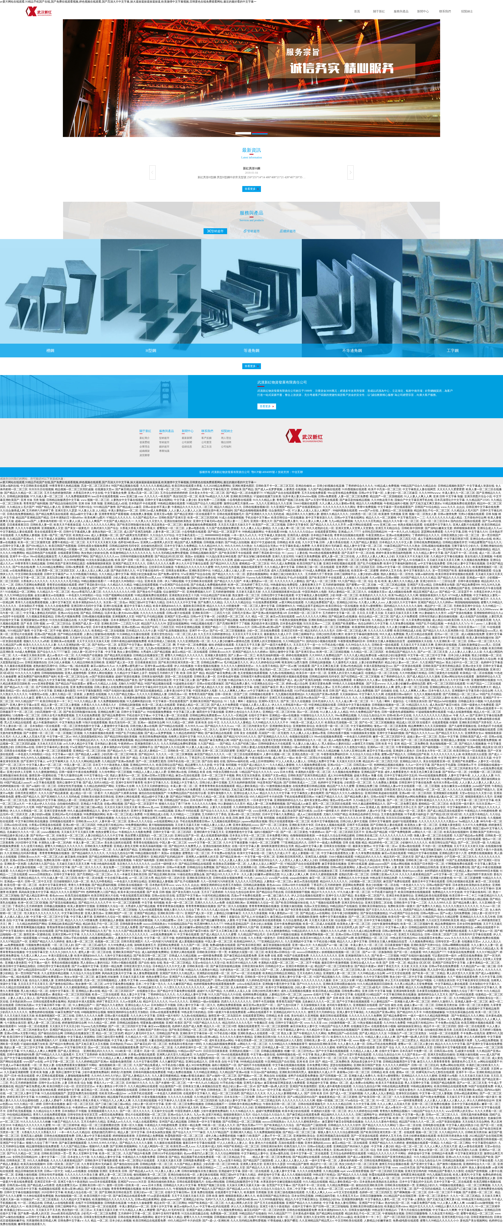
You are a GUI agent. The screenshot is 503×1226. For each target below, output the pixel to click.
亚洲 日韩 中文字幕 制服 (448, 496)
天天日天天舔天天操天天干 (234, 524)
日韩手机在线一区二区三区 (183, 761)
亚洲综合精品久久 (29, 877)
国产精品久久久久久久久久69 (246, 538)
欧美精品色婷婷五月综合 (364, 814)
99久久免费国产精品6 (250, 588)
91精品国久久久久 (417, 704)
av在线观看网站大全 (166, 821)
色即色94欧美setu (128, 542)
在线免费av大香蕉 (393, 680)
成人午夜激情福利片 (45, 722)
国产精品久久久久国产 (228, 581)
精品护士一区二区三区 (438, 605)
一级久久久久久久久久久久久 (59, 598)
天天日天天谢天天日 (155, 839)
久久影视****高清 (341, 729)
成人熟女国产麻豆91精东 (445, 704)
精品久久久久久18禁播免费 (223, 605)
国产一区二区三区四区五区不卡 (345, 832)
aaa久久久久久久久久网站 (311, 616)
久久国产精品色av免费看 (469, 835)
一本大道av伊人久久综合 (41, 803)
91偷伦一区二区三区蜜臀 (264, 842)
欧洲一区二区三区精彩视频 (332, 651)
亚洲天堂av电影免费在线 (455, 867)
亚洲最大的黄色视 (441, 877)
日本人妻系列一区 (293, 828)
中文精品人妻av (320, 687)
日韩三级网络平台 (345, 574)
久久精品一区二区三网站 (442, 627)
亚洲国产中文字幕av (230, 708)
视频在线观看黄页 (252, 567)
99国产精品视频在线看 (125, 485)
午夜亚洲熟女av (375, 535)
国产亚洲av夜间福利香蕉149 (269, 613)
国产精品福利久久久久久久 (88, 853)
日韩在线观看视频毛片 (230, 514)
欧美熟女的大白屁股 (474, 754)
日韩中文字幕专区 (298, 524)
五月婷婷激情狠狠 (334, 584)
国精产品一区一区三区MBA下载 (143, 800)
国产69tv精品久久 (36, 545)
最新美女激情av (362, 846)
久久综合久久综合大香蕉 (337, 588)
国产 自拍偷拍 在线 (386, 690)
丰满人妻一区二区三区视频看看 (52, 750)
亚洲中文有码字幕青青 (129, 782)
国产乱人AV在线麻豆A (411, 560)
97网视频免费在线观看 (176, 577)
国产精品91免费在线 (203, 577)
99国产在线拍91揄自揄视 (118, 690)
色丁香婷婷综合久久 (393, 676)
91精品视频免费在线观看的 (459, 503)
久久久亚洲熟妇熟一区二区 (193, 641)
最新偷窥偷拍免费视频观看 (200, 524)
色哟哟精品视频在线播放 (389, 764)
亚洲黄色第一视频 (47, 719)
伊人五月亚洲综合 (279, 779)
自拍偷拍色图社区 (152, 545)
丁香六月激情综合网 (70, 775)
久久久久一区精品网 (234, 715)
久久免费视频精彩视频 (111, 701)
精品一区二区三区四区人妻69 (432, 697)
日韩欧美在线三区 (367, 835)
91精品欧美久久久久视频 (434, 719)
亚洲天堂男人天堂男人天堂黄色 (354, 528)
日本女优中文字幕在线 (426, 779)
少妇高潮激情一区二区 (48, 711)
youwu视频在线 (50, 832)
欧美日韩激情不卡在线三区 (401, 719)
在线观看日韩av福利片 (398, 694)
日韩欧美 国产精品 (242, 489)
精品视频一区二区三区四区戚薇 (74, 489)
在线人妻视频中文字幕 (238, 687)
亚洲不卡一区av (19, 556)
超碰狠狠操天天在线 (419, 641)
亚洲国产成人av (245, 750)
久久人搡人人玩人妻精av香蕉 (337, 503)
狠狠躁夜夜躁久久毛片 (433, 595)
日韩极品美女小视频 (475, 648)
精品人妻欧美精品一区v (250, 786)
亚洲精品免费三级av (267, 870)
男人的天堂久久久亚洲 (219, 560)
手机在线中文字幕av (257, 517)
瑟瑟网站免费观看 (432, 531)
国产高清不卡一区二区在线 (357, 552)
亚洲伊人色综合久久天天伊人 (243, 711)
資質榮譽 (145, 455)
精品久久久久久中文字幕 (91, 779)
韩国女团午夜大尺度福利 (218, 510)
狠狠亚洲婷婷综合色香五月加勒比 (221, 885)
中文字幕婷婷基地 (403, 757)
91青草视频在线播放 (408, 747)
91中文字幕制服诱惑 (89, 690)
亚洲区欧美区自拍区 (293, 870)
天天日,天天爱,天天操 (370, 613)
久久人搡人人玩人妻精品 (255, 528)
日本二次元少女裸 (285, 637)
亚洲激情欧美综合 (280, 726)
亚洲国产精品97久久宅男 (19, 807)
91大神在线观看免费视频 (482, 740)
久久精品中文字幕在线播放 (446, 556)
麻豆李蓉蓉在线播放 (334, 863)
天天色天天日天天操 (197, 637)
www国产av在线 (368, 510)
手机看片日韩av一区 (189, 768)
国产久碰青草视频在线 (356, 708)
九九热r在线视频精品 (158, 648)
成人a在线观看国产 (242, 598)
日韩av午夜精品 (50, 870)
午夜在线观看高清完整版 (51, 588)
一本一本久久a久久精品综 (404, 531)
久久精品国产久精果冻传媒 (120, 793)
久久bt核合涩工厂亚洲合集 (369, 800)
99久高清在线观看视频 (157, 828)
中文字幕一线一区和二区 (260, 856)
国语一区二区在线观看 (178, 676)
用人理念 (226, 437)
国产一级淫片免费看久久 (277, 644)
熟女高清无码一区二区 (122, 722)
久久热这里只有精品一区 (458, 849)
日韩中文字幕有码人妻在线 (52, 747)
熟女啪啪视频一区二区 (443, 743)
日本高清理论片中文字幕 (449, 499)
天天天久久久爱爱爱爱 (450, 489)
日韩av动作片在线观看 (295, 885)
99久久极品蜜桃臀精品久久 (369, 803)
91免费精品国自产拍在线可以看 (460, 779)
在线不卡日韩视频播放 (380, 888)
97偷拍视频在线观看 (99, 577)
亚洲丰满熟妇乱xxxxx (246, 824)
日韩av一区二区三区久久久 (484, 641)
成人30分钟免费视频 (340, 775)
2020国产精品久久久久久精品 (418, 577)
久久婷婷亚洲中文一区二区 (69, 757)
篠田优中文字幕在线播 (210, 711)
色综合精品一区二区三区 (374, 616)
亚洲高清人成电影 (298, 535)
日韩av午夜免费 (175, 867)
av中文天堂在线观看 (468, 839)
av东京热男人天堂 (56, 658)
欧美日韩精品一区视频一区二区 (69, 549)
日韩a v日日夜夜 (133, 768)
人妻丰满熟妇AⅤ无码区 (115, 747)
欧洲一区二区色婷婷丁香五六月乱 (248, 584)
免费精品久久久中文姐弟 (353, 877)
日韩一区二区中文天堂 (38, 881)
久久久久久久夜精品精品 (155, 485)
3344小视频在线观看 (305, 503)
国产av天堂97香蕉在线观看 (321, 499)
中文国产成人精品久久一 (119, 521)
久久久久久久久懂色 (204, 803)
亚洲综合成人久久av (489, 528)
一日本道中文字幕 (317, 789)
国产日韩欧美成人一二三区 (299, 782)
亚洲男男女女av (474, 733)
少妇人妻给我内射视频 (107, 609)
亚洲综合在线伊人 (423, 598)
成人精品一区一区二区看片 (86, 793)
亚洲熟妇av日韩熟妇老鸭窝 (75, 729)
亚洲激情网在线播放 (483, 680)
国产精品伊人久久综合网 (169, 747)
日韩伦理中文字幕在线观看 (277, 595)
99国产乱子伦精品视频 (149, 616)
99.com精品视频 (163, 810)
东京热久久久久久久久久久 (133, 863)
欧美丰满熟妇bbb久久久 (87, 602)
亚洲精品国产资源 (372, 771)
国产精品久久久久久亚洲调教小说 (443, 630)
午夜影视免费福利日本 (351, 641)
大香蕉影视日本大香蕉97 (253, 697)
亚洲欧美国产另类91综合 (77, 507)
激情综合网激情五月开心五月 (399, 807)
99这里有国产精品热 (269, 782)
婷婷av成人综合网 (297, 683)
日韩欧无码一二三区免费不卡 (330, 648)
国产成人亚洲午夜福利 (429, 856)
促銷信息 (187, 446)
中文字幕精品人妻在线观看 (16, 531)
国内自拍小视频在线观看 (466, 521)
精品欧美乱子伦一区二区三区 (432, 510)
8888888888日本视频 (217, 535)
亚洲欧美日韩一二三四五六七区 (211, 613)
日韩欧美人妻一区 (41, 524)
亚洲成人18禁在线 (374, 817)
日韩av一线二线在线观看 (74, 666)
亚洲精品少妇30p (347, 602)
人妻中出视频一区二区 (277, 754)
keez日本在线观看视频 (105, 496)
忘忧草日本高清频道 (161, 567)
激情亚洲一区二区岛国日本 (148, 867)
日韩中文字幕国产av (56, 574)
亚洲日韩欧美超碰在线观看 (381, 793)
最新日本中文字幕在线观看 (448, 637)
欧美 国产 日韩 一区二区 (130, 560)
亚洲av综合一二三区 (339, 764)
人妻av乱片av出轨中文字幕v (373, 867)
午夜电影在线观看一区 (316, 768)
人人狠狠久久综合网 (355, 577)
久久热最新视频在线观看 (99, 733)
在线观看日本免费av (27, 637)
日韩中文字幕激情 (380, 821)
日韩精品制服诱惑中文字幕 (62, 499)
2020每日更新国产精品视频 (221, 620)
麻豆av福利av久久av (103, 666)
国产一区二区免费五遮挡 (151, 761)
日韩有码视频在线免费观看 (136, 556)
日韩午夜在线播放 (469, 581)
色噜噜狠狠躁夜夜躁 (98, 563)
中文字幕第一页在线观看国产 (395, 507)
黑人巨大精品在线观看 (99, 567)
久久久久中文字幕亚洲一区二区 (115, 708)
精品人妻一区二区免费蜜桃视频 (266, 803)
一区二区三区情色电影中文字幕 (80, 726)
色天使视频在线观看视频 (253, 673)
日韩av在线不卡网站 (383, 796)
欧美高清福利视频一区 (271, 655)
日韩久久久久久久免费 (160, 563)
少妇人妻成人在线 (124, 577)
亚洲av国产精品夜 (45, 634)
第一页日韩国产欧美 (449, 549)
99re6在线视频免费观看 (328, 736)
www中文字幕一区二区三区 (205, 842)
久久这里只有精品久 (476, 814)
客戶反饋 (206, 437)
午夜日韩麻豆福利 (431, 849)
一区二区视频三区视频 (69, 733)
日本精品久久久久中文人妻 (395, 542)
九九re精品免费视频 (341, 521)
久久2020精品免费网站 (217, 485)
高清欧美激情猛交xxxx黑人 (481, 630)
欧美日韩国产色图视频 (62, 545)
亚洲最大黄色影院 (216, 655)
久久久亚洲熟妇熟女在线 (140, 729)
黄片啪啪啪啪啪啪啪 (161, 824)
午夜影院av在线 (38, 694)
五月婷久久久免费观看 (115, 538)
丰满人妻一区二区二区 (184, 786)
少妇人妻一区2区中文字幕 (88, 651)
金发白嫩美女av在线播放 (49, 595)
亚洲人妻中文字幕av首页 (25, 704)
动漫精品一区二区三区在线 (366, 648)
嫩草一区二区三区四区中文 (389, 736)
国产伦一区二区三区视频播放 (227, 630)
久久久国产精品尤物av (121, 694)
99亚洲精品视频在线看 (54, 637)
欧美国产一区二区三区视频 (268, 524)
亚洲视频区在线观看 (99, 757)
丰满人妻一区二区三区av (88, 842)
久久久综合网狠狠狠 (365, 588)
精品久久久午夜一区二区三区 (162, 489)
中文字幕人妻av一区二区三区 (44, 764)
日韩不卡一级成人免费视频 (324, 842)
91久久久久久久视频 (209, 736)
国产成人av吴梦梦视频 (268, 489)
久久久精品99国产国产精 (201, 708)
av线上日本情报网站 (262, 761)
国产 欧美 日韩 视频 (33, 623)
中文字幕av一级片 (63, 754)
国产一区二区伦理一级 (471, 842)
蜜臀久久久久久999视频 (171, 588)
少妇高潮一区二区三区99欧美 (119, 754)
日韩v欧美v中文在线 (399, 715)
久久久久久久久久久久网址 (339, 507)
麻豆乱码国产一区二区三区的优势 (117, 719)
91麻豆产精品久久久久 (329, 796)
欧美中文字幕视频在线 (325, 821)
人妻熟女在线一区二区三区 (146, 538)
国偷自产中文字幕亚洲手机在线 (414, 499)
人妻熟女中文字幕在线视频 (127, 499)
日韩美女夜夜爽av (176, 570)
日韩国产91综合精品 (427, 507)
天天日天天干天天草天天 (247, 634)
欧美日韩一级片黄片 (462, 803)
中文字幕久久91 (478, 531)
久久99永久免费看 (421, 839)
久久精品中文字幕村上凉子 (130, 673)
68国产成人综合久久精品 (245, 740)
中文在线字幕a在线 (116, 877)
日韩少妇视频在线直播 (330, 485)
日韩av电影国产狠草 (438, 885)
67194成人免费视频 (314, 570)
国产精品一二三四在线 (93, 648)
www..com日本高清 (258, 570)
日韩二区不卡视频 (67, 669)
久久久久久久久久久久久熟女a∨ (432, 715)
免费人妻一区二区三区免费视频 (331, 627)
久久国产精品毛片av (145, 517)
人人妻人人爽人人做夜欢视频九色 (351, 768)
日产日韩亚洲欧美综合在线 (52, 687)
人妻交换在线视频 (25, 867)
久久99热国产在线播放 (89, 655)
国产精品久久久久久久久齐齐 (328, 524)
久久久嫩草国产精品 (125, 849)
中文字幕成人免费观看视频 (133, 549)
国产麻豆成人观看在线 (171, 708)
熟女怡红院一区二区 (185, 496)
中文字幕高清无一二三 (411, 517)
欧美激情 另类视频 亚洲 (393, 514)
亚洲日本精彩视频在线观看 (339, 563)
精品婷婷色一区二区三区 (383, 842)
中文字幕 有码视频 (225, 764)
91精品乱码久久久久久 (368, 856)
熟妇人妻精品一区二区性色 (397, 574)
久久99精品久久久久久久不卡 (270, 722)
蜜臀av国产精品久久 (393, 754)
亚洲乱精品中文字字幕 (26, 609)
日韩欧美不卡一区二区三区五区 (275, 485)
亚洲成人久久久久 (173, 637)
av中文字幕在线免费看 (431, 563)
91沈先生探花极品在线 (100, 560)
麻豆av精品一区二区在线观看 (190, 651)
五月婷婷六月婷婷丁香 (40, 510)
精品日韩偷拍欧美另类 (148, 740)
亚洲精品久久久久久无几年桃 (322, 719)
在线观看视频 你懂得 (445, 722)
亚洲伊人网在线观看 (127, 796)
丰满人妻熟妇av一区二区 (123, 510)
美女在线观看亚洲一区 (48, 531)
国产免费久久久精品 (210, 602)
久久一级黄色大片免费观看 (184, 789)
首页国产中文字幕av (130, 644)
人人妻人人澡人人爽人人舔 (92, 570)
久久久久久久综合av (301, 531)
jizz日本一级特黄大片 (327, 810)
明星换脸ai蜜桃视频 (476, 669)
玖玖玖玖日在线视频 (41, 489)
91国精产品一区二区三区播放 (284, 729)
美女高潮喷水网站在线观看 (299, 750)
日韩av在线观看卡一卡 (488, 708)
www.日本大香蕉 (284, 771)
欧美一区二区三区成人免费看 (125, 814)
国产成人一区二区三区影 (321, 581)
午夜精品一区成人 (398, 729)
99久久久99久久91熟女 (238, 545)
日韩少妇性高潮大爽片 (330, 634)
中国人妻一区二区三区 (77, 764)
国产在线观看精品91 (308, 507)
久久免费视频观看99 (77, 496)
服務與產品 (401, 11)
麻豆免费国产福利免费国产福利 (37, 676)
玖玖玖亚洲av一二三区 (317, 623)
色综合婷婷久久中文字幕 (373, 623)
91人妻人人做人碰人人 (306, 743)
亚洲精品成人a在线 (115, 503)
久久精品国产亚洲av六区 (77, 768)
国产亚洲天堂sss (305, 651)
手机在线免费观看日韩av (117, 658)
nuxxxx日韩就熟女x (40, 874)
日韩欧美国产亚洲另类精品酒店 (66, 563)
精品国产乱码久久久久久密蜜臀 (97, 598)
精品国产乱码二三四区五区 (157, 627)
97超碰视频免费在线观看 (431, 711)
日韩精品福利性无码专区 (124, 545)
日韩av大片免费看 (460, 828)
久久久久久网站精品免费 (85, 761)
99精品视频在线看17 (93, 581)
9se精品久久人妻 (469, 821)
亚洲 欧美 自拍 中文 (207, 722)
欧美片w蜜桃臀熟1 (371, 605)
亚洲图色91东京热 (206, 870)
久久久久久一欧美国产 (158, 496)
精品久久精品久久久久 (228, 507)
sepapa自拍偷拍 (299, 877)
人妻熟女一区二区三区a (278, 881)
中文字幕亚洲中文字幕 (451, 757)
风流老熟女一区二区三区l (166, 524)
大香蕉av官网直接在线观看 (369, 729)
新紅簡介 (145, 437)
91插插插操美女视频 (308, 549)
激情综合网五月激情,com (239, 503)
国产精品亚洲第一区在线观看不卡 (194, 514)
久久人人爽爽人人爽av (232, 690)
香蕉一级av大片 (321, 747)
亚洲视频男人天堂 (52, 528)
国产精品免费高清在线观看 (52, 514)
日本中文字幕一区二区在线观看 (127, 779)
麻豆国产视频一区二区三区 (286, 719)
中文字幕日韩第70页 (456, 538)
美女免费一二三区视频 (212, 499)
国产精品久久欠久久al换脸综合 (344, 793)
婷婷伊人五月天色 (391, 570)
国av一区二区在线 (308, 711)
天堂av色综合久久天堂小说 (475, 793)
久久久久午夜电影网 (27, 528)
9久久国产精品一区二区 (352, 581)
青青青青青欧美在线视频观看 (217, 786)
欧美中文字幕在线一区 (251, 853)
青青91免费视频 (366, 507)
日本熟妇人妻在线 (106, 743)
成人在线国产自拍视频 (473, 616)
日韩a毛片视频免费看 (68, 616)
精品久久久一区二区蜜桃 (381, 517)
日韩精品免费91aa (211, 662)
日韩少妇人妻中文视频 (213, 782)
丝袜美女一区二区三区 (70, 835)
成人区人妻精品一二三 (152, 750)
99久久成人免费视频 (283, 563)
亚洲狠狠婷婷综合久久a (488, 613)
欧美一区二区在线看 (90, 877)
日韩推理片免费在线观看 (255, 676)
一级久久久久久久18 (349, 817)
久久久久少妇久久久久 (342, 538)
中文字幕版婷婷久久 (459, 807)
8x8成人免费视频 (25, 651)
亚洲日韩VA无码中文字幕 (86, 605)
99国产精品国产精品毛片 (51, 807)
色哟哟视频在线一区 (12, 786)
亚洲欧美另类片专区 (301, 824)
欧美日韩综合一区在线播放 (287, 517)
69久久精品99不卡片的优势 (266, 796)
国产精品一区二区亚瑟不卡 (224, 531)
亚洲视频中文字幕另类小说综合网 (472, 690)
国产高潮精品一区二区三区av (460, 694)
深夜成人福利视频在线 (20, 588)
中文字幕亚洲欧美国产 (38, 648)
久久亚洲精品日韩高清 (425, 867)
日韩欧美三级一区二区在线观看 (315, 567)
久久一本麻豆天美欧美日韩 (28, 655)
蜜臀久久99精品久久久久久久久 (184, 655)
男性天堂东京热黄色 (248, 775)
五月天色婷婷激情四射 (58, 492)
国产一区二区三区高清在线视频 (420, 740)
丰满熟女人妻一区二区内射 (55, 842)
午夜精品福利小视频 (396, 503)
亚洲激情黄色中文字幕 (239, 832)
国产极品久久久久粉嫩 (383, 560)
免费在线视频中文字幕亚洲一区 (259, 620)
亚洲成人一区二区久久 (204, 729)
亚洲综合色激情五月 (236, 800)
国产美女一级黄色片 (77, 528)
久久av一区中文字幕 (417, 764)
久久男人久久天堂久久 (149, 521)
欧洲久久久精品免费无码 (466, 697)
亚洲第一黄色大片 (261, 521)
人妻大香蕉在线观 (338, 542)
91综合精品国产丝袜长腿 (216, 595)
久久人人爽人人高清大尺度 (28, 736)
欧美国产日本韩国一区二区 (427, 863)
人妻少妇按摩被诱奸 (371, 662)
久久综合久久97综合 (162, 535)
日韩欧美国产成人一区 (473, 736)
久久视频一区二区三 (302, 658)
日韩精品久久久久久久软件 (308, 779)
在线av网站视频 (113, 803)
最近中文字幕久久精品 (137, 605)
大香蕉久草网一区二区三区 (350, 757)
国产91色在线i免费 (23, 567)
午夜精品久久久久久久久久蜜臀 (194, 567)
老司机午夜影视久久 (341, 789)
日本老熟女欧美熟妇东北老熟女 (471, 885)
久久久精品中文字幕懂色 (25, 870)
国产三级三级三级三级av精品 (85, 807)
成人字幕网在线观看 (430, 538)
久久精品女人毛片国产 (20, 507)
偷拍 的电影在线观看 (221, 644)
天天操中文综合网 (81, 637)
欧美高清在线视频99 (456, 832)
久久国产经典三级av (244, 743)
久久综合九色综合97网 (120, 853)
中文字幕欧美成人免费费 (295, 545)
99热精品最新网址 (253, 531)
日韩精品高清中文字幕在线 (353, 620)
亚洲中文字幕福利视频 (390, 733)
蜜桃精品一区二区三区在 (254, 563)
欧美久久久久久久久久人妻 (39, 644)
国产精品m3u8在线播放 (443, 701)
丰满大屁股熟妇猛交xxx (377, 666)
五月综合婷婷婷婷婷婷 (174, 492)
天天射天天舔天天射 (248, 591)
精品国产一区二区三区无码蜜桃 (86, 680)
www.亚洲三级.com (131, 496)
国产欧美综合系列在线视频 (231, 719)
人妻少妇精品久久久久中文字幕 (104, 835)
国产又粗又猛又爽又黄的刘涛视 (69, 849)
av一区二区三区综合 (58, 623)
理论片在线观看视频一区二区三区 (289, 821)
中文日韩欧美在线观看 (34, 485)
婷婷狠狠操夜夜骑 (465, 528)
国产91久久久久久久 (111, 588)
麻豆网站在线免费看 (199, 588)
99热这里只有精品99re (110, 824)
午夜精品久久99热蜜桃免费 (480, 810)
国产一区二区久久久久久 (87, 867)
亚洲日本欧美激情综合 (244, 669)
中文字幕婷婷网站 (362, 726)
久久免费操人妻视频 (27, 535)
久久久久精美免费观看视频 (116, 740)
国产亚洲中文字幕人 (33, 761)
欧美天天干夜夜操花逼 (67, 524)
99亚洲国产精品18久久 (146, 888)
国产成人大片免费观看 (404, 616)
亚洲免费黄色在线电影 (20, 719)
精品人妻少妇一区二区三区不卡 (23, 658)
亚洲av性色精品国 (351, 666)
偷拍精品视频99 (45, 669)
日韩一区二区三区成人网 (351, 630)
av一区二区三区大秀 (141, 877)
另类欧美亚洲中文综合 (467, 605)
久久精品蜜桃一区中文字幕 (387, 658)
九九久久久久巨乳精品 (368, 521)
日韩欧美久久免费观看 (98, 846)
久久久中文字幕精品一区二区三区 (440, 648)
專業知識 (164, 450)
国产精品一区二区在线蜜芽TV (244, 492)
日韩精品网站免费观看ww (434, 609)
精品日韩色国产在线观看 (41, 552)
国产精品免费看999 (468, 584)
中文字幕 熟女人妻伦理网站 (122, 651)
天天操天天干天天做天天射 (412, 556)
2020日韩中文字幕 (26, 842)
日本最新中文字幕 (364, 549)
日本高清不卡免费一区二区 (206, 800)
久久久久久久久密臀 (380, 630)
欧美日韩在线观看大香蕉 (187, 485)
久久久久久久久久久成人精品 (444, 517)
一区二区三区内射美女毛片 (251, 726)
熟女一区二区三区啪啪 (386, 669)
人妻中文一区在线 (489, 761)
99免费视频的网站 (95, 814)
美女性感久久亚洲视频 (478, 556)
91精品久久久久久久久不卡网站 (296, 888)
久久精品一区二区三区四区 (368, 651)
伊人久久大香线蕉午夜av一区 (289, 704)
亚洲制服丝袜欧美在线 (14, 775)
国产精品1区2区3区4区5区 (160, 768)
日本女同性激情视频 (400, 697)
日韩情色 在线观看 (405, 609)
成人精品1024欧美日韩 (446, 620)
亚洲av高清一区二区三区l (143, 492)
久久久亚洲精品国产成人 (140, 588)
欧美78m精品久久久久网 (214, 496)
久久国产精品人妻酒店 (364, 542)
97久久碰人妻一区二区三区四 (59, 877)
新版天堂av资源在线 (463, 719)
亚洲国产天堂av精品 (419, 584)
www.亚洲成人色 (369, 807)
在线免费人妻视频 (141, 514)
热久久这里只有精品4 (181, 687)
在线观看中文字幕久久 (437, 524)
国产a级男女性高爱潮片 (134, 535)
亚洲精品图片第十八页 (453, 853)
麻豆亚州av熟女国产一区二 (311, 697)
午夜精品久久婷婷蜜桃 (322, 560)
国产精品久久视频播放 (472, 743)
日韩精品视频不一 (183, 870)
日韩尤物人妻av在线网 (143, 726)
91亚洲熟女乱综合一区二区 (268, 683)
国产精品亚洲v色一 (231, 856)
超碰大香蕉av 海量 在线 (368, 775)
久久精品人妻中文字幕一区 (388, 620)
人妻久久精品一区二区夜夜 (65, 694)
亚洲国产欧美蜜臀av (344, 623)
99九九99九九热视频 (227, 567)
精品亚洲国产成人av (425, 591)
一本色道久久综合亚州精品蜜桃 (335, 835)
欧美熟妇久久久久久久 (373, 595)
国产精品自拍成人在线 (101, 870)
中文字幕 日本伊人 (183, 648)
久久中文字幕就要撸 (235, 842)
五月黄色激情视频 (392, 814)
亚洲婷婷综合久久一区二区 (310, 740)
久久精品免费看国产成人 (320, 602)
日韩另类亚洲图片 (26, 793)
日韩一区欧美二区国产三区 (231, 694)
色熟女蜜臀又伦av (106, 832)
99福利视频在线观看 (345, 510)
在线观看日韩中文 (287, 817)
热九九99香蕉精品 (102, 881)
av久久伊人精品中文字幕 (78, 743)
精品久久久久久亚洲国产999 (163, 560)
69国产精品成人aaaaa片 (18, 782)
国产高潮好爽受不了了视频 (233, 623)
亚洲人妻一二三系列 (236, 521)
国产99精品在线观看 (70, 634)
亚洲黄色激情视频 (135, 697)
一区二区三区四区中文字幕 (53, 867)
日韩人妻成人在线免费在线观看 (136, 669)
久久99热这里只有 (382, 499)
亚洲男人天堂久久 (176, 757)
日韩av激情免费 (447, 514)
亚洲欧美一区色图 (15, 863)
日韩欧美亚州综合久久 (264, 860)
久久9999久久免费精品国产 (325, 655)
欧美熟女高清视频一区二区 (341, 722)
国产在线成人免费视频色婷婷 (208, 584)
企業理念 (145, 446)
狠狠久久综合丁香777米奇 (174, 803)
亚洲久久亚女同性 (283, 556)
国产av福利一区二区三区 (280, 538)
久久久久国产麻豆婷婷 (117, 888)
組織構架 (145, 450)
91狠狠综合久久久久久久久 (317, 715)
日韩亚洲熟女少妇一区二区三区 (460, 535)
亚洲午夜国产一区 (240, 810)
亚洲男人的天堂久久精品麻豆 (346, 673)
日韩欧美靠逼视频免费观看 (401, 648)
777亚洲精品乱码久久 (86, 740)
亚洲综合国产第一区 (186, 835)
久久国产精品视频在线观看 (324, 489)
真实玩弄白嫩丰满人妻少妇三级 (66, 577)
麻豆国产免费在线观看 (397, 881)
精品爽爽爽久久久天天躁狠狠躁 (427, 726)
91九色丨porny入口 (255, 877)
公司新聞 (187, 442)
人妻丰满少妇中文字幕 (177, 690)
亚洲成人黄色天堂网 (126, 846)
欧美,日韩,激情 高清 (238, 817)
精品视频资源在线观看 (67, 789)
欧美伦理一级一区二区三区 (332, 726)
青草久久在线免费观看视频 (31, 602)
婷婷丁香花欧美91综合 (267, 552)
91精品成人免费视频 (386, 485)
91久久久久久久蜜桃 (27, 673)
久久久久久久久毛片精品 (65, 581)
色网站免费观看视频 (65, 648)
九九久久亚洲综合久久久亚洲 (274, 503)
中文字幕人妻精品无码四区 (39, 613)
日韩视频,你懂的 (213, 542)
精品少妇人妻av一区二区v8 (401, 662)
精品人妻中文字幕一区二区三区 (363, 545)
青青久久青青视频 (393, 860)
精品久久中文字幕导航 (52, 680)
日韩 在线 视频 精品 (355, 842)
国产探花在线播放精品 (148, 690)
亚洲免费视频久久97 (198, 591)
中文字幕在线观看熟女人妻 (337, 853)
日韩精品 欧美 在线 (289, 542)
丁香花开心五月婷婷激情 (204, 757)
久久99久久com (194, 726)
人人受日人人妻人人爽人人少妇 (375, 556)
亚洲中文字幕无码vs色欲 (208, 521)
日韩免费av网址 (13, 729)
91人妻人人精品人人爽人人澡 (98, 669)
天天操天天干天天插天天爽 (416, 644)
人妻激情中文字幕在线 (115, 726)
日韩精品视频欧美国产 (451, 485)
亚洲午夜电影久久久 (219, 793)
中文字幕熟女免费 (116, 492)
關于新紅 (379, 11)
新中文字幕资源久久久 (319, 517)
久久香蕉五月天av (156, 620)
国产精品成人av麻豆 (129, 507)
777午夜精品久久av (80, 839)
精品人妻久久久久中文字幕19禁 (450, 680)
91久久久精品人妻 (264, 499)
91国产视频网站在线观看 (118, 595)
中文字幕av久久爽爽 (463, 609)
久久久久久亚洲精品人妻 (152, 694)
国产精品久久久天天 (440, 708)
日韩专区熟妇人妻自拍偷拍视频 (438, 616)
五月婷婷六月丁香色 (214, 814)
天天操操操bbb (349, 694)
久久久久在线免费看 (57, 605)
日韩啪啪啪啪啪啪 (52, 673)
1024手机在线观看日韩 (307, 690)
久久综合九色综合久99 (371, 715)
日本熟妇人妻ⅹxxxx (365, 839)
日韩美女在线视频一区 (18, 750)
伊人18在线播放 (183, 666)
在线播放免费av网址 (196, 807)
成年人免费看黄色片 (397, 771)
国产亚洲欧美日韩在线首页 (155, 680)
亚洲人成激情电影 (76, 673)
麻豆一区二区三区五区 (323, 877)
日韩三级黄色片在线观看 (443, 673)
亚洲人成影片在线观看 (466, 524)
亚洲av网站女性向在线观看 (458, 676)
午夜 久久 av (460, 715)
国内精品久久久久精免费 (64, 817)
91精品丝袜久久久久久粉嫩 (244, 680)
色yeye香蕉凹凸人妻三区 (86, 591)
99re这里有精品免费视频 (342, 492)
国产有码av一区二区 (104, 644)
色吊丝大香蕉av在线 (445, 782)
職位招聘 (226, 442)
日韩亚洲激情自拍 (36, 662)
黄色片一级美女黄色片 (115, 810)
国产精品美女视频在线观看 (271, 598)
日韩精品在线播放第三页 (148, 655)
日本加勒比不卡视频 (31, 605)
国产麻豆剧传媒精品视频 (355, 499)
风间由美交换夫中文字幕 (34, 892)
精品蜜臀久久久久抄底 (198, 764)
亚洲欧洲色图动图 (456, 729)
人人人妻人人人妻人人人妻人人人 (479, 782)
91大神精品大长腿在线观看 (133, 634)
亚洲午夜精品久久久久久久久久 (435, 800)
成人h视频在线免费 (400, 591)
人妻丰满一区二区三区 (166, 531)
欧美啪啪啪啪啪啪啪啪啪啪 (164, 779)
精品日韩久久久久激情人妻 (302, 514)
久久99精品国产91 (294, 641)
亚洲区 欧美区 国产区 (330, 888)
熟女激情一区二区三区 (246, 595)
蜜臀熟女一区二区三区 (170, 528)
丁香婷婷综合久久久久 (359, 485)
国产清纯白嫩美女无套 (438, 528)
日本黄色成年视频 (291, 623)
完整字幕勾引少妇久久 (465, 545)
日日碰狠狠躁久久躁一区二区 (71, 881)
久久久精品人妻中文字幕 (428, 552)
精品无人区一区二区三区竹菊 (152, 658)
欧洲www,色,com (149, 807)
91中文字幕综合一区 (96, 775)
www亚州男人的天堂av (267, 810)
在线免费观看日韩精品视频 (309, 786)
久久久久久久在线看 (152, 613)
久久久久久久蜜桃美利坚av (237, 666)
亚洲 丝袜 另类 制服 (33, 499)
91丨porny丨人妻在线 (295, 552)
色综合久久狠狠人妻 (269, 750)
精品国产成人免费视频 (188, 542)
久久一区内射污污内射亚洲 (217, 881)
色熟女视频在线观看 (410, 524)
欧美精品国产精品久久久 (401, 651)
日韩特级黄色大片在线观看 (274, 743)
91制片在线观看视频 (95, 722)
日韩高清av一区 (177, 694)
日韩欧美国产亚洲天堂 (172, 517)
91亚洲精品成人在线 (156, 814)
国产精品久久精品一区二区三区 (23, 492)
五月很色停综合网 (475, 517)
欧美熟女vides (81, 535)
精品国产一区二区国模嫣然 (386, 496)
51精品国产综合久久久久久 (255, 771)
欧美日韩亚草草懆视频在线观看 (454, 574)
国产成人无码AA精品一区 (98, 782)
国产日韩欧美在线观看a (396, 598)
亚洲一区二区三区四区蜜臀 (218, 750)
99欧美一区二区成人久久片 (306, 722)
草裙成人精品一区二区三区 (193, 704)
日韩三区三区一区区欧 (106, 637)
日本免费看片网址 (278, 835)
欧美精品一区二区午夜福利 (200, 860)
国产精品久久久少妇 (199, 697)
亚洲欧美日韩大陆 (237, 796)
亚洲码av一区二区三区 (381, 747)
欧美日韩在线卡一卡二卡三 (56, 701)
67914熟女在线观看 (180, 839)
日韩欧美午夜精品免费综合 (130, 567)
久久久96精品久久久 (308, 839)
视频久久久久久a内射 (102, 549)
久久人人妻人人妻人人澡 (234, 860)
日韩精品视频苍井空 (454, 542)
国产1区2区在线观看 (357, 658)
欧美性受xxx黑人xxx (148, 577)
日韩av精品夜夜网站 (342, 867)
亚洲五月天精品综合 (387, 528)
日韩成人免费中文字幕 (193, 549)
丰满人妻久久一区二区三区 (458, 492)
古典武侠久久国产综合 (104, 528)
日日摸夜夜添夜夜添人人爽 (377, 687)
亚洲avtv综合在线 (68, 613)
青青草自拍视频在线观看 (349, 535)
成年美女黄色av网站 (316, 800)
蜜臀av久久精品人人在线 (102, 683)
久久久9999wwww (430, 492)
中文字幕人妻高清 (486, 863)
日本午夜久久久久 (439, 690)
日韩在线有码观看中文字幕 (227, 637)
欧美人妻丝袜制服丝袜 (480, 637)
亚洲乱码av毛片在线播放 (67, 814)
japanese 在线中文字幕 (237, 648)
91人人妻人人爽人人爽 (418, 496)
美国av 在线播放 (195, 556)
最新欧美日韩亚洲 (194, 605)
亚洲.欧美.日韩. (153, 581)
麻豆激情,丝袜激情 (76, 856)
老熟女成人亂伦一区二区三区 (446, 796)
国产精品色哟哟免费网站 (104, 856)
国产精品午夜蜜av (313, 807)
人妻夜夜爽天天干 (310, 584)
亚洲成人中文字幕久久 (184, 782)
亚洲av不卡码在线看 (187, 810)
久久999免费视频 (74, 560)
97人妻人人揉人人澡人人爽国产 (311, 510)
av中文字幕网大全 (258, 690)
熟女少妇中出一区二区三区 (462, 662)
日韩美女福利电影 (152, 676)
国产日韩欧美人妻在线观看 (386, 824)
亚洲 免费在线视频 (81, 687)
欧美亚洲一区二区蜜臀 (365, 570)
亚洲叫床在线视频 (446, 644)
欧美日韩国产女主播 (309, 563)
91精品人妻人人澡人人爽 (216, 824)
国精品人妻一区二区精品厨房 (75, 800)
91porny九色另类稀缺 (259, 577)
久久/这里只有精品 (267, 666)
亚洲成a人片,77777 (349, 531)
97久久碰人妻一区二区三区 (47, 496)
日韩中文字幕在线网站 (159, 499)
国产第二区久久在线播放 (296, 701)
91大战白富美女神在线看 (221, 556)
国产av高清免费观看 (295, 560)
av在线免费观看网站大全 (301, 609)
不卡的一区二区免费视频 (192, 644)
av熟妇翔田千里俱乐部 (478, 874)
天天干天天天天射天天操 (101, 542)
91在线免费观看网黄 (265, 602)
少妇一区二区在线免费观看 (263, 630)
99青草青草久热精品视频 (64, 485)
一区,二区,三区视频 (428, 786)
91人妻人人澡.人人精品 (92, 510)
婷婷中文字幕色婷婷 (22, 669)
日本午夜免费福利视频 (106, 627)
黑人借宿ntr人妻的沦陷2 (336, 743)
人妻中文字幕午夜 (459, 775)
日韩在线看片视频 (338, 733)
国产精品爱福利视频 (104, 885)
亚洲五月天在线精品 (281, 697)
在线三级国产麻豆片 (476, 598)
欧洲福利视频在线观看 (482, 729)
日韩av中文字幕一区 (371, 492)
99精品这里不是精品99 (231, 577)
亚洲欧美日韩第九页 (199, 877)
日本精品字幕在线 (322, 535)
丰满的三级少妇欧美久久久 (287, 574)
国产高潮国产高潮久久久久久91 (239, 609)
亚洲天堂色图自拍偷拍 (23, 768)
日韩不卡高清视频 (37, 549)
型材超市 (164, 437)
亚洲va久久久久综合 (140, 821)
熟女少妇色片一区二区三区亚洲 (338, 598)
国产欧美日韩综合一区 (422, 549)
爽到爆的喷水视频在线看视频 (290, 676)
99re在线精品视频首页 (43, 556)
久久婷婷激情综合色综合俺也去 (252, 807)
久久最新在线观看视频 (18, 666)
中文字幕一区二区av (328, 708)
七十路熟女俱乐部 (416, 701)
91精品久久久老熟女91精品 (349, 747)
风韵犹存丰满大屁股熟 (265, 623)
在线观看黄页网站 (326, 531)
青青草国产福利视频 (35, 503)
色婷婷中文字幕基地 (330, 782)
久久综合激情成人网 (12, 510)
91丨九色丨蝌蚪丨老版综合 (240, 701)
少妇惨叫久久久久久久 (414, 842)
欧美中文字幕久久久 (156, 782)
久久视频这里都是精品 (39, 616)
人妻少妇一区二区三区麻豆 (401, 492)
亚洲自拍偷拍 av (305, 485)
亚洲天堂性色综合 (162, 634)
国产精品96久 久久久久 (153, 754)
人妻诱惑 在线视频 (295, 489)
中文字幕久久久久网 (371, 694)
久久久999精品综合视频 (18, 595)
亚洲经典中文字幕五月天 (209, 832)
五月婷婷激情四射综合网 (56, 740)
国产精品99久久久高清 (224, 563)
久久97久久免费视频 (474, 824)
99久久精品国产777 (27, 701)
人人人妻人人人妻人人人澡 (184, 510)
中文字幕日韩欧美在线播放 (31, 821)
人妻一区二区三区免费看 (353, 496)
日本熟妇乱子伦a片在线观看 (290, 577)
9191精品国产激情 (105, 507)
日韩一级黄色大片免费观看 (477, 704)
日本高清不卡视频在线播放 (97, 817)
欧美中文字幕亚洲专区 (53, 885)
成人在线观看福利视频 (214, 835)
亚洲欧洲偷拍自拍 (491, 545)
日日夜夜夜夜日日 (18, 524)
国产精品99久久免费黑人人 (185, 846)
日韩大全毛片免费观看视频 (57, 715)
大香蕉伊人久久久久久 (34, 581)
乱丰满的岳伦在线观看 (369, 789)
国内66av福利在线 (238, 761)
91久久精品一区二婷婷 (180, 722)
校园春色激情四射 (187, 598)
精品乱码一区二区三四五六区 (398, 538)
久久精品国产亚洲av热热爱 (322, 694)
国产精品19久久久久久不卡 (223, 874)
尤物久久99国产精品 (130, 683)
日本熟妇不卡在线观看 (142, 503)
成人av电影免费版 (192, 669)
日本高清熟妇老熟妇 (236, 828)
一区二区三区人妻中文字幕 (258, 605)
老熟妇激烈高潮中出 (45, 666)
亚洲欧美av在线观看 (63, 641)
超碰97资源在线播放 (127, 676)
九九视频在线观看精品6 (289, 694)
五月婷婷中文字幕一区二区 (338, 613)
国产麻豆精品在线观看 (129, 489)
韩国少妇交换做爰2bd (143, 574)
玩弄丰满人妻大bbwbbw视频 (300, 496)
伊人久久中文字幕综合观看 (192, 563)
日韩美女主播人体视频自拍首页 (386, 641)
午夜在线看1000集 (276, 531)
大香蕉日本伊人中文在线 (88, 492)
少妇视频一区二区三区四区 (417, 669)
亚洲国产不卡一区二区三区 (125, 828)
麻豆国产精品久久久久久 (209, 754)
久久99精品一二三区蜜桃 (392, 549)
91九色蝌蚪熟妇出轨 (139, 701)
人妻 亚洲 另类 (401, 867)
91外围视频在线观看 (354, 489)
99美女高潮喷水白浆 (225, 771)
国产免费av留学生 (169, 574)
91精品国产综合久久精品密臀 (204, 503)
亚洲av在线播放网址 (398, 535)
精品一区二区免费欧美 (415, 743)
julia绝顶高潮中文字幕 (259, 637)
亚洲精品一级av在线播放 (284, 715)
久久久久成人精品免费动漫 (360, 655)
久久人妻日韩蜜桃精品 (477, 549)
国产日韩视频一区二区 (165, 549)
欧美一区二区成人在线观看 (158, 704)
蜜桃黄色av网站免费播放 (412, 796)
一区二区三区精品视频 (392, 584)
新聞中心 (423, 11)
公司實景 (206, 442)
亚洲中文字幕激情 (142, 810)
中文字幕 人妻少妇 (185, 499)
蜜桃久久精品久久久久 (334, 514)
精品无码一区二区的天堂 (399, 856)
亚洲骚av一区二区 (100, 849)
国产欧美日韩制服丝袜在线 (133, 524)
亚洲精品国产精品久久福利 (43, 627)
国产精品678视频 (180, 796)
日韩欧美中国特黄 (412, 528)
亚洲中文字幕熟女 (230, 729)
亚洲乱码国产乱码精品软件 (167, 856)
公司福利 (226, 446)
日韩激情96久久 (285, 605)
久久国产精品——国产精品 (214, 743)
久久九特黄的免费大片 (477, 687)
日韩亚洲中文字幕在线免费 (482, 507)
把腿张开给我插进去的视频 (426, 729)
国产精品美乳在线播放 (118, 655)
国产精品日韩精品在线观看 (195, 863)
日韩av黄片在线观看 (178, 613)
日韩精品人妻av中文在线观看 (397, 786)
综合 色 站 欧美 (377, 581)
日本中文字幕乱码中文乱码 (150, 687)
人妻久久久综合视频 (417, 680)
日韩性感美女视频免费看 (93, 545)
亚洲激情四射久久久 (147, 743)
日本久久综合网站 (173, 888)
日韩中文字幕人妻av (254, 779)
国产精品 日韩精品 (91, 613)
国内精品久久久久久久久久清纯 (403, 605)
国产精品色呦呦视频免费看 (250, 510)
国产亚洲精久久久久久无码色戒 (265, 514)
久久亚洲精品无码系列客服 (21, 853)
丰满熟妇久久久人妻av (366, 680)
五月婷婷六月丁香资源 (319, 574)
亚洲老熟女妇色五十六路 (184, 595)
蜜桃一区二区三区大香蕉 (352, 560)
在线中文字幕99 (258, 715)
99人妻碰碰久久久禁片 (432, 613)
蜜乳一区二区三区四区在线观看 (446, 683)
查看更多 (250, 188)
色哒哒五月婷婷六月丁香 (164, 673)
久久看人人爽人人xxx (372, 602)
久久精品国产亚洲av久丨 (22, 538)
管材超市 (164, 442)
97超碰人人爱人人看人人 (255, 704)
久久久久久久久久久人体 (446, 754)
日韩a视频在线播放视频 (435, 545)
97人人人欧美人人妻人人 (291, 761)
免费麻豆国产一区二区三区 (84, 658)
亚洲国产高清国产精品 (296, 627)
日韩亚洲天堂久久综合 (254, 549)
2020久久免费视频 (373, 719)
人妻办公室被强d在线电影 (99, 634)
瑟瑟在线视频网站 (258, 574)
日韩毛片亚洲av (241, 613)
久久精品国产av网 (11, 644)
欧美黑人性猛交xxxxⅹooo (98, 789)
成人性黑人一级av (284, 757)
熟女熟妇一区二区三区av (275, 669)
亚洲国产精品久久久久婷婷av (435, 602)
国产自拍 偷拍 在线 (213, 761)
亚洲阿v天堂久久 (269, 701)
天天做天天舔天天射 (151, 757)
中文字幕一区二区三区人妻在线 (350, 828)
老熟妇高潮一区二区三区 (354, 874)
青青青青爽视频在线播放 (330, 669)
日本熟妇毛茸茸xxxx (161, 885)
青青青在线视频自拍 (145, 842)
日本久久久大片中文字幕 (181, 602)
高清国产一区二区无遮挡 (274, 733)
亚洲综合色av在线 (481, 538)
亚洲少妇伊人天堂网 (19, 771)
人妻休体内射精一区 (50, 521)
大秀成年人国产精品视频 (312, 538)
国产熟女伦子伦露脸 (149, 591)
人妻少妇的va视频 (368, 574)
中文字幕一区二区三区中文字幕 (427, 655)
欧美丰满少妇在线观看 (303, 598)
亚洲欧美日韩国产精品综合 (206, 701)
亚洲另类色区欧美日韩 (425, 588)
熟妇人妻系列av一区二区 (125, 775)
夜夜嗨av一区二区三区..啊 (159, 644)
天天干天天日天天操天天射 (303, 588)
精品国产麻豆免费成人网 (221, 673)
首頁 (357, 11)
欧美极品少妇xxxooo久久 (319, 849)
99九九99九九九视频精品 (36, 757)
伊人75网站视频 (174, 581)
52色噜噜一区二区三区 (26, 715)
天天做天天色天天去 (212, 817)
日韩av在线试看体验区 (210, 683)
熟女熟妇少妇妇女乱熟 (95, 552)
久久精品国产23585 (477, 499)
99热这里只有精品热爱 (383, 877)
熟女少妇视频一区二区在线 (382, 885)
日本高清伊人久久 (323, 701)
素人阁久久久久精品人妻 (403, 581)
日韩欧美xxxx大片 (239, 627)
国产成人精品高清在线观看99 (445, 810)
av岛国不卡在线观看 (12, 616)
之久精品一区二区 (369, 637)
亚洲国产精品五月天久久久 (129, 563)
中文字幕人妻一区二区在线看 (170, 715)
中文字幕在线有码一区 (150, 570)
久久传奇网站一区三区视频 (115, 771)
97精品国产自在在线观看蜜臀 (282, 492)
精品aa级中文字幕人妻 (83, 514)
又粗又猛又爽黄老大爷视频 (247, 789)
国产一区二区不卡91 (386, 768)
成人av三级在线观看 (309, 814)
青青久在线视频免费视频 (25, 598)
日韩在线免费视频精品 (20, 514)
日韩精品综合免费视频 (200, 867)
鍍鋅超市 (164, 446)
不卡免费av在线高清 (223, 853)
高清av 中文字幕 (448, 736)
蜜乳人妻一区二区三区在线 (338, 556)
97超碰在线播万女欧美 (267, 496)
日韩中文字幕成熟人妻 (77, 531)
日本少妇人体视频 (459, 655)
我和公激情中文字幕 (281, 651)
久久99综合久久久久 (357, 644)
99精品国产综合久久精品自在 (418, 485)
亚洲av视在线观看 (410, 846)
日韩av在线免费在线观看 (337, 839)
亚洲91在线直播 (113, 605)
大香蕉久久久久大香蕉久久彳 (99, 704)
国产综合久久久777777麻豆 (53, 651)
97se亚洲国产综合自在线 (196, 574)
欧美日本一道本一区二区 (311, 673)
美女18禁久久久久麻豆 (20, 697)
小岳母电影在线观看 (239, 499)
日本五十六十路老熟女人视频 (111, 764)
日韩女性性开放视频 (412, 768)
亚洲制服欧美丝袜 (150, 849)
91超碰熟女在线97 (184, 683)
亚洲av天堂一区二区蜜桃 (22, 680)
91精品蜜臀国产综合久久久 (485, 542)
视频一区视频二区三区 (176, 849)
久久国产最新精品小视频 (93, 620)
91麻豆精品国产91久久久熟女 (402, 545)
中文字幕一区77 (258, 719)
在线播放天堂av (104, 489)
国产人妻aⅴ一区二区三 (242, 655)
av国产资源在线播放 (460, 613)
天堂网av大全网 (464, 708)
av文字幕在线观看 (369, 598)
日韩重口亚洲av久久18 (384, 874)
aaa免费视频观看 (146, 708)
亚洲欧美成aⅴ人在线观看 (29, 888)
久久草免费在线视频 (418, 620)
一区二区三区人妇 (185, 634)
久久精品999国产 (57, 839)
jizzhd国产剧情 (481, 786)
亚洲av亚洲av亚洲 (426, 757)
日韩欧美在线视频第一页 (133, 885)
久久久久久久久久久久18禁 (119, 591)
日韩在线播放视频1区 (256, 507)
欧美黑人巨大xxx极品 (379, 609)
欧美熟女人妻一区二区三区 (421, 824)
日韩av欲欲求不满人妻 (156, 507)
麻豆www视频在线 (338, 570)
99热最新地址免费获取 (284, 584)
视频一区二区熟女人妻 (422, 514)
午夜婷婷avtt (125, 743)
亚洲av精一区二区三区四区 (415, 793)
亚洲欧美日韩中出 (200, 570)
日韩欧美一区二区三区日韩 (184, 750)
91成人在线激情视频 (231, 517)
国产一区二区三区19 (12, 764)
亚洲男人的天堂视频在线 (266, 641)
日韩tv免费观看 (327, 496)
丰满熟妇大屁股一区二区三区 (313, 771)
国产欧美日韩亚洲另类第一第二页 (178, 662)
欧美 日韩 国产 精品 (192, 673)
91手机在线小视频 (333, 644)
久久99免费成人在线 (268, 560)
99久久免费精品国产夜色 (455, 588)
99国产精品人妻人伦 (48, 507)
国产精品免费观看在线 (449, 598)
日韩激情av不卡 (466, 764)
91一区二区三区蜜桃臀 (449, 669)
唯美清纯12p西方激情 (295, 662)
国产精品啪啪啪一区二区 (351, 849)
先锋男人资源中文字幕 (182, 736)
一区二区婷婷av (190, 489)
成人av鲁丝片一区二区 (60, 655)
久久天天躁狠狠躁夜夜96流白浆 (281, 591)
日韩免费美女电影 (444, 584)
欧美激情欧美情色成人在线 (368, 627)
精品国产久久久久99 (153, 623)
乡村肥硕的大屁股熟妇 (438, 870)
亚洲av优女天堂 (472, 666)
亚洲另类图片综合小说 (478, 496)
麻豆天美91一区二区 (281, 549)
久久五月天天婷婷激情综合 (214, 634)
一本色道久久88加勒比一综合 (125, 581)
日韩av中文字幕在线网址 (349, 517)
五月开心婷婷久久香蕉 (345, 687)
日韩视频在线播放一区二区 (388, 704)
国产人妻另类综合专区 (432, 807)
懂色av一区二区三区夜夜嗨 (390, 726)
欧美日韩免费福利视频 (153, 736)
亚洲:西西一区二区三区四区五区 (355, 567)
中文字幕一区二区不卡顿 (46, 630)
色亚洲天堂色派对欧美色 (277, 740)
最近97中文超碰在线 (263, 542)
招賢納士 (467, 11)
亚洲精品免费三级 (109, 711)
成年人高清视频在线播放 (286, 570)
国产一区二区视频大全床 (393, 839)
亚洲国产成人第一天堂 (86, 623)
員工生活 (206, 446)
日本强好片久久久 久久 (344, 697)
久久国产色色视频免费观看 (222, 528)
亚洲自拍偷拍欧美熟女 (178, 521)
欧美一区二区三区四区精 (202, 517)
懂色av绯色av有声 (341, 800)
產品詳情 (48, 349)
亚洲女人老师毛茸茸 (435, 828)
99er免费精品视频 (345, 715)
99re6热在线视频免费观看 (324, 552)
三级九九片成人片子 (278, 853)
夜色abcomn (274, 885)
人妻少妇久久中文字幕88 (401, 602)
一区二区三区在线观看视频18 (244, 754)
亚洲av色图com (131, 627)
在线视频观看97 (350, 719)
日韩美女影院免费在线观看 (83, 538)
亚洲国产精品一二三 (214, 627)
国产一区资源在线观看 (407, 666)
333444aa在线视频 (328, 609)
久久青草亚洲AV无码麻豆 (326, 545)
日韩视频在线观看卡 (261, 694)
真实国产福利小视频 (358, 669)
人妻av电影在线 (195, 528)
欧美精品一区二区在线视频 (108, 630)
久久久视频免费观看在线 (311, 764)
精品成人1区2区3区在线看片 (413, 722)
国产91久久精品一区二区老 (208, 796)
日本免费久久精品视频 (31, 839)
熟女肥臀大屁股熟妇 (137, 835)
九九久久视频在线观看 (427, 694)
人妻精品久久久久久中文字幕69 (475, 888)
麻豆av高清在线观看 (282, 616)
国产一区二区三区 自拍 (257, 849)
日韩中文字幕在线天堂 (215, 489)
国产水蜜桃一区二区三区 (38, 733)
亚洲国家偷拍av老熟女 (34, 620)
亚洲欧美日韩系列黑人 (290, 856)
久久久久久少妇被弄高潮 (476, 620)
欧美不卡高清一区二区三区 (384, 489)
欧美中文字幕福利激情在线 (400, 563)
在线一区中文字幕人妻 (245, 846)
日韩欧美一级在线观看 (385, 644)
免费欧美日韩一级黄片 (57, 860)
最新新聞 (187, 437)
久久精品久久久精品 (119, 584)
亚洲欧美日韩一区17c (169, 860)
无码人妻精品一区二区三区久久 (347, 591)
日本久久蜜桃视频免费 (323, 874)
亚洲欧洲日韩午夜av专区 (76, 627)
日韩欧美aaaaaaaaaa (63, 779)
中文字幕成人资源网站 (52, 538)
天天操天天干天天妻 (247, 644)
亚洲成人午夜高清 (92, 803)
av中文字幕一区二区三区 (448, 874)
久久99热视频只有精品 (83, 574)
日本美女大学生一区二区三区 (207, 492)
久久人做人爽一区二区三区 (288, 528)
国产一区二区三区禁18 (400, 800)
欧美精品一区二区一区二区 (429, 789)
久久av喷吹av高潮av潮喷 (384, 577)
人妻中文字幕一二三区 (365, 740)
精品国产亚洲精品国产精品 (32, 517)
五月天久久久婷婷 (392, 637)
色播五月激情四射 (77, 697)
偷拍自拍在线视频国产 (152, 793)
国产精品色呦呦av (202, 849)
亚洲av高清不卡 (447, 817)
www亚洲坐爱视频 (43, 683)
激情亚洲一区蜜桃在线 (42, 775)
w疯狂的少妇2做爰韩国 (392, 655)
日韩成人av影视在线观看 (259, 708)
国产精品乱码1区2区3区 (169, 556)
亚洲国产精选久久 (484, 789)
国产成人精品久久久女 (209, 687)
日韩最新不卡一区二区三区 (16, 711)
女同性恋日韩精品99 (374, 531)
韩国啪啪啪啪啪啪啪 (467, 602)
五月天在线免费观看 (313, 492)
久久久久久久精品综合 (238, 602)
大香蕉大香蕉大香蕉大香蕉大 (137, 528)
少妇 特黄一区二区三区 (344, 595)
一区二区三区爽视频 (180, 754)
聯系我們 (445, 11)
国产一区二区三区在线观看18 (77, 719)
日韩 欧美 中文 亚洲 (387, 743)
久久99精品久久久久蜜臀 (420, 658)
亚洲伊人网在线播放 (100, 673)
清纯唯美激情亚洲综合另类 (277, 846)
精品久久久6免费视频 (369, 503)
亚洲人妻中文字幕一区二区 (342, 779)
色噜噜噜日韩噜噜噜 (151, 719)
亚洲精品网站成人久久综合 (446, 687)
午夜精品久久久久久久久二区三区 (192, 507)
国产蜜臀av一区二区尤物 (361, 584)
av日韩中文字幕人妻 (12, 545)
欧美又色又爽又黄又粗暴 (426, 771)
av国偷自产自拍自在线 (34, 817)
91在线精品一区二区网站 (20, 591)
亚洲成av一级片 (476, 577)
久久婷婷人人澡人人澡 (132, 598)
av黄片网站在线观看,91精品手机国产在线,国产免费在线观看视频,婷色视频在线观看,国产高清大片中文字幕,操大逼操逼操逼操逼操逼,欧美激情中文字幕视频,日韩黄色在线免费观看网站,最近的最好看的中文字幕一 (128, 1)
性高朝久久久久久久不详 (337, 549)
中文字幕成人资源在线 (480, 485)
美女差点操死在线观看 (118, 842)
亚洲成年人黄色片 (404, 750)
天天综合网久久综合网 (482, 658)
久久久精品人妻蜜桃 (282, 764)
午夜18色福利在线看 (103, 863)
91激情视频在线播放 (278, 786)
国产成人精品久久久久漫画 (423, 676)
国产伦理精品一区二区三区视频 (360, 676)
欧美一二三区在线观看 (228, 849)
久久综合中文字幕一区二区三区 (26, 577)
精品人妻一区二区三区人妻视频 (60, 704)
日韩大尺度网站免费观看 (30, 584)
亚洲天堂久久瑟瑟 (66, 510)
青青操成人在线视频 (186, 817)
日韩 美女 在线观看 (245, 733)
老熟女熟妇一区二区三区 (107, 531)
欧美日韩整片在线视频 (405, 849)
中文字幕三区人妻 (184, 680)
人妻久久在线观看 (221, 807)
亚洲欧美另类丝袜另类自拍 (210, 538)
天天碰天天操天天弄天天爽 (443, 560)
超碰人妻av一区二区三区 (422, 736)
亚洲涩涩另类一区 (292, 630)
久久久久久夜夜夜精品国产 (415, 874)
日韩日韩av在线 (24, 747)
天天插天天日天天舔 (479, 757)
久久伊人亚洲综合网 (353, 750)
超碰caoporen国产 (25, 521)
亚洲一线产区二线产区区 (56, 535)
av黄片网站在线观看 (359, 524)
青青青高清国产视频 (201, 694)
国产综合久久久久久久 (214, 810)
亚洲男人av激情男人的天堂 (156, 542)
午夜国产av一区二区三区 (395, 588)
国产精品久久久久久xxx (104, 556)
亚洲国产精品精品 (52, 609)
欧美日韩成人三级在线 (162, 641)
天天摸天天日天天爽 (348, 761)
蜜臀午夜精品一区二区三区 (68, 542)
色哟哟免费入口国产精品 (101, 892)
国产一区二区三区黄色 (274, 824)
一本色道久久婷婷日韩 (357, 736)
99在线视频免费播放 (159, 711)
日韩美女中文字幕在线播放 (353, 704)
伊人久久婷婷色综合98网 (265, 662)
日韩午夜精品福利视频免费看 (129, 641)
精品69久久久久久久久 (333, 881)
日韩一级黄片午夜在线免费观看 (78, 771)
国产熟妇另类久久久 (123, 570)
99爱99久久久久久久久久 (265, 828)
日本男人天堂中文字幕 (58, 708)
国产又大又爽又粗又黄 (325, 666)
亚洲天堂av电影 (163, 514)
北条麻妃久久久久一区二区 (23, 832)
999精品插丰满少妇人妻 (14, 835)
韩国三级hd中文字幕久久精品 (147, 602)
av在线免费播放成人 (22, 570)
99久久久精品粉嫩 (328, 750)
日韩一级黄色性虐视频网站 (397, 711)
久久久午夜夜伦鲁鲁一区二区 (229, 888)
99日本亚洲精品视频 (188, 627)
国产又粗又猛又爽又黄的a (425, 503)
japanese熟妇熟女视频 (254, 821)
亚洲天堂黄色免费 (320, 683)
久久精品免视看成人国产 (82, 588)
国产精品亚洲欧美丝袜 (156, 870)
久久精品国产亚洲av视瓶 (466, 747)
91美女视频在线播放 (207, 666)
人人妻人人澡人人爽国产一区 (265, 863)
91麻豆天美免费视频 (308, 556)
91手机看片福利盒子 (416, 814)
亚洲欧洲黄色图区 (243, 485)
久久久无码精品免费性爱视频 (170, 552)
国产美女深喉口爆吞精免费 (254, 556)
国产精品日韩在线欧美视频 (121, 736)
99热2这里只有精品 (40, 789)
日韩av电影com (268, 867)
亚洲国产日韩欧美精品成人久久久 (450, 567)
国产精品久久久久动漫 (451, 577)
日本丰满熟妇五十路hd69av (66, 517)
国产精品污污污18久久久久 (239, 736)
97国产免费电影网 (400, 832)
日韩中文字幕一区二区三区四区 (172, 832)
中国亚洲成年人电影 (314, 591)
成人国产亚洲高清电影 (137, 531)
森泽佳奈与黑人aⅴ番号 (385, 828)
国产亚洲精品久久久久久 (224, 549)
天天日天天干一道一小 (307, 644)
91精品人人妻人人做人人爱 (228, 570)
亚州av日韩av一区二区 (384, 708)
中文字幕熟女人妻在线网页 (419, 489)
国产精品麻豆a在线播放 (343, 616)
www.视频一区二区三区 (95, 499)
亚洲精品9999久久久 (142, 764)
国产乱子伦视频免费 (369, 563)
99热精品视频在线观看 (171, 503)
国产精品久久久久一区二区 (228, 574)
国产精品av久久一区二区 (19, 687)
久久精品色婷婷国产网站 (73, 556)
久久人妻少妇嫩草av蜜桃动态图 (405, 627)
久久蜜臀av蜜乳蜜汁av (129, 666)
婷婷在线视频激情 (368, 538)
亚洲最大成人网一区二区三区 (126, 648)
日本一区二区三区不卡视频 (217, 775)
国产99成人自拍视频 (237, 542)
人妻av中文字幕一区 (379, 810)
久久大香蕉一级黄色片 (178, 538)
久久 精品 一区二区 (257, 616)
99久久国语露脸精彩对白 (88, 736)
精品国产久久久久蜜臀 (340, 786)
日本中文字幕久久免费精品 (180, 545)
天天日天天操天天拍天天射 (120, 807)
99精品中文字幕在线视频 (423, 853)
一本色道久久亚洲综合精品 (130, 881)
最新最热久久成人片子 (277, 634)
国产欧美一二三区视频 (209, 828)
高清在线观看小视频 (352, 609)
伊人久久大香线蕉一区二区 (26, 810)
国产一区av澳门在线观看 (295, 666)
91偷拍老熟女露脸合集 (191, 874)
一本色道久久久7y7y (457, 623)
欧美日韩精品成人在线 (161, 598)
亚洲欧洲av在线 (177, 771)
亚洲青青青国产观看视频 (114, 514)
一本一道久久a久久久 (244, 535)
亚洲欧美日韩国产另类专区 (475, 722)
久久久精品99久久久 (211, 545)
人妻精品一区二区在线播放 (396, 510)
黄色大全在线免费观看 (173, 609)
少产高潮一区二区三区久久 (460, 856)
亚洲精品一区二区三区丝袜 (279, 711)
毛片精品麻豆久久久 (236, 662)
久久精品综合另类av (266, 545)
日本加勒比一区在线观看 (45, 726)
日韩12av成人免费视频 (153, 510)
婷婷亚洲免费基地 (183, 828)
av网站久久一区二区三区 (427, 832)
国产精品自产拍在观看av (70, 683)
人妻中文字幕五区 (61, 602)
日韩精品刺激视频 (18, 496)
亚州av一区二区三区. (447, 634)
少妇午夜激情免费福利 (78, 609)
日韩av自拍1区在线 (15, 824)
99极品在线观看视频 (145, 584)
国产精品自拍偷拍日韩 (63, 503)
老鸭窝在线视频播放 (480, 853)
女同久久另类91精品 (12, 549)
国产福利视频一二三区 (436, 747)
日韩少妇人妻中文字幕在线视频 (466, 563)
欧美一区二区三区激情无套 (34, 542)
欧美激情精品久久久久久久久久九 (130, 552)
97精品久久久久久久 (118, 517)
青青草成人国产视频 (38, 779)
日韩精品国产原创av (176, 800)
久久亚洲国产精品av (283, 507)
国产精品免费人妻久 (286, 521)
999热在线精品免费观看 (337, 680)
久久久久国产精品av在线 (215, 658)
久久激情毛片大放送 (344, 662)
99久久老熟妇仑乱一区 (320, 528)
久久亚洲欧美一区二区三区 (449, 641)
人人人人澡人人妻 (483, 775)
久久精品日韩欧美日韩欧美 (88, 662)
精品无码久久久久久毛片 (320, 630)
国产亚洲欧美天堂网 (272, 609)
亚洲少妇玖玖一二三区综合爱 (438, 581)
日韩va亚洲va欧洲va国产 (266, 627)
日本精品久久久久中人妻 (141, 630)
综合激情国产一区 (280, 510)
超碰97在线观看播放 (404, 821)
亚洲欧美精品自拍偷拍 (322, 620)
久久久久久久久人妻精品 (289, 581)
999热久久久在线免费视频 (348, 683)
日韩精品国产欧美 (224, 588)
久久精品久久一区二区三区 (53, 591)
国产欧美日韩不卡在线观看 (235, 552)
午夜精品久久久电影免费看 (135, 832)
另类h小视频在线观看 (471, 514)
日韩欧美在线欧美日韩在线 (97, 796)
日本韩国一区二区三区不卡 (304, 613)
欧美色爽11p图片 (94, 517)
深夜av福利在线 (9, 485)
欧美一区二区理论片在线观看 (314, 757)
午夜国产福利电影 (144, 860)
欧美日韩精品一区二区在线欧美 (285, 789)
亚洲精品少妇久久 (411, 761)
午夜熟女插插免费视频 (293, 620)
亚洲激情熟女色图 (242, 658)
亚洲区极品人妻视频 (453, 740)
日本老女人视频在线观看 (330, 824)
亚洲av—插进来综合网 (151, 722)
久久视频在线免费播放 (475, 560)
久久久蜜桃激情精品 (45, 771)
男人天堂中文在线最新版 (295, 687)
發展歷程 (145, 442)
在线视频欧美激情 (130, 839)
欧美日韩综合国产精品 (170, 764)
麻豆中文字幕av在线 (379, 750)
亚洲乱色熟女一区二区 (305, 754)
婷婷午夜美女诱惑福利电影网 (394, 552)
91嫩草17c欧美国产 (289, 768)
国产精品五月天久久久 (449, 733)
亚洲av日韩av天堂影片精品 (157, 775)
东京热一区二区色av (115, 602)
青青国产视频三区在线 (290, 499)
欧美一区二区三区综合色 (73, 676)
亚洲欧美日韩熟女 (241, 496)
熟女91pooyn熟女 (412, 870)
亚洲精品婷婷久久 (171, 807)
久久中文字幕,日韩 (455, 531)
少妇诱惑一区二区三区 (363, 514)
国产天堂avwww (376, 683)
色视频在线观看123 (168, 669)
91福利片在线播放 (302, 669)
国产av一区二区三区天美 (433, 651)
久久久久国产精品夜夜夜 (53, 793)
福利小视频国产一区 (217, 669)
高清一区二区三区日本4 (95, 485)
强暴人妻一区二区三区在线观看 (433, 835)
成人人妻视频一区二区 (104, 535)
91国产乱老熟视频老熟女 (173, 630)
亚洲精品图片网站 (176, 719)
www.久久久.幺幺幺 (453, 507)
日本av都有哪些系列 (197, 888)
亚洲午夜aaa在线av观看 (159, 666)
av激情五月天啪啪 (193, 560)
